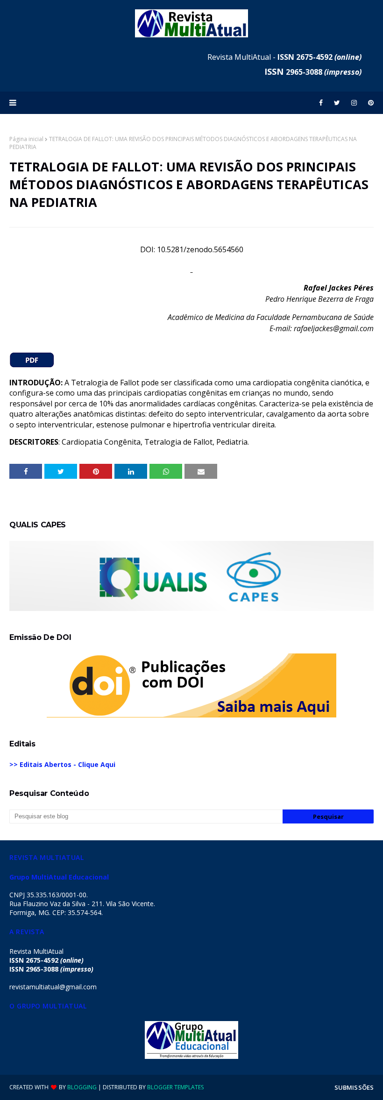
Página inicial (26, 139)
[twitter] (337, 103)
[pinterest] (369, 103)
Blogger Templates (175, 1087)
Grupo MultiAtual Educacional (59, 877)
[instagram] (354, 103)
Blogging (82, 1087)
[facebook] (321, 103)
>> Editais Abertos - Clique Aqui (62, 764)
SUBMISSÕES (354, 1087)
